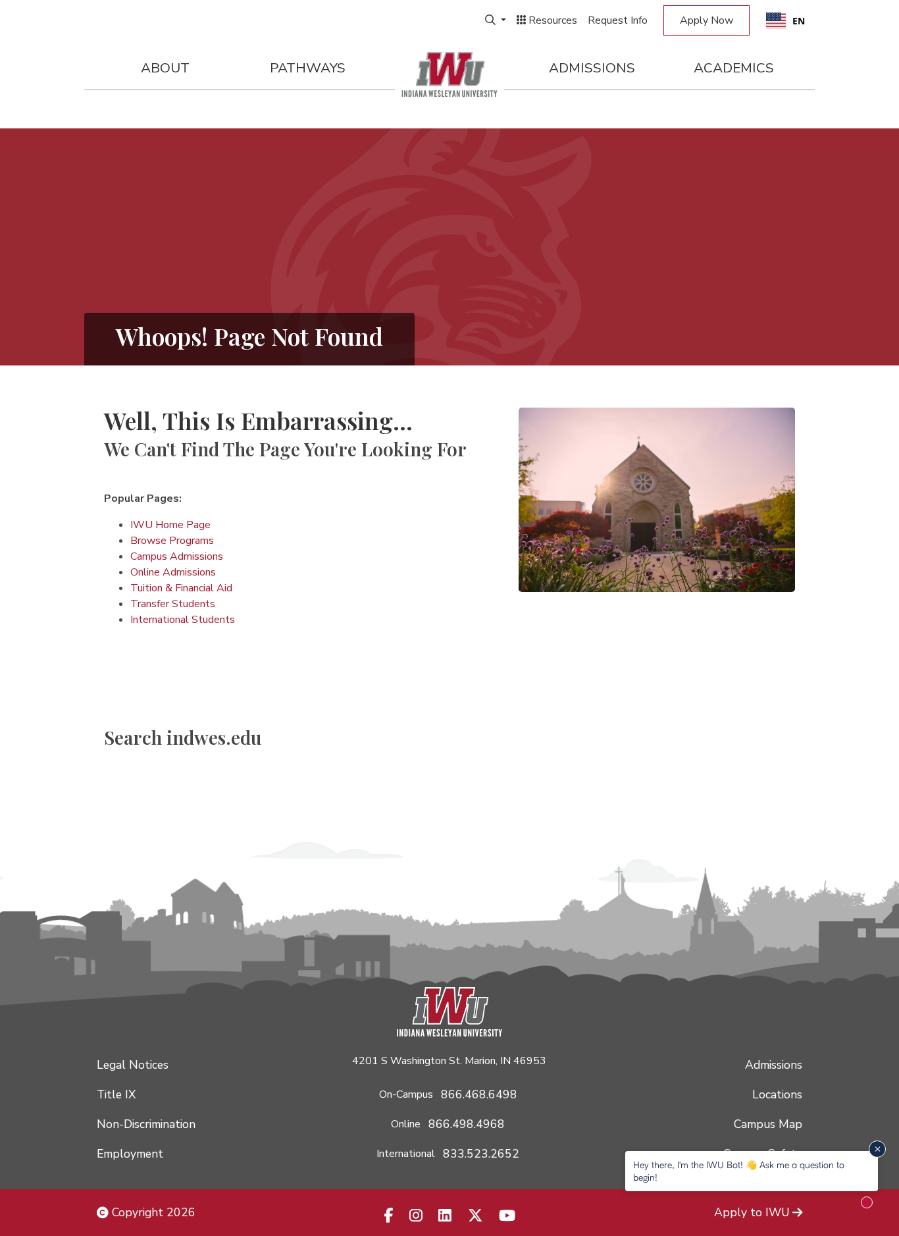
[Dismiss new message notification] (877, 1149)
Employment (130, 1154)
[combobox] (785, 20)
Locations (777, 1094)
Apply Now (706, 20)
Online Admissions (173, 572)
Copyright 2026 (152, 1212)
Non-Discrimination (146, 1124)
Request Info (618, 20)
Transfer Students (172, 604)
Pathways (308, 68)
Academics (734, 68)
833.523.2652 (481, 1154)
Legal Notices (132, 1065)
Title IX (116, 1094)
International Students (182, 619)
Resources (551, 20)
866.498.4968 (466, 1124)
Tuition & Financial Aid (181, 588)
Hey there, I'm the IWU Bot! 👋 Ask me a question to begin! (738, 1170)
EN (798, 20)
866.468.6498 (479, 1094)
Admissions (592, 68)
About (165, 68)
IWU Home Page (170, 525)
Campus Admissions (176, 556)
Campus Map (768, 1124)
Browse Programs (172, 540)
